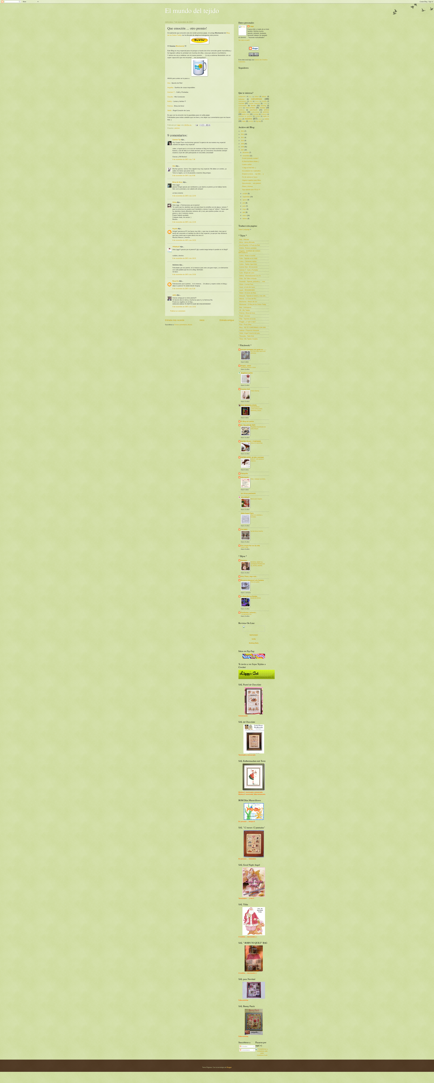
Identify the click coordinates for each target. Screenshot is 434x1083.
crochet (241, 103)
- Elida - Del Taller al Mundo (247, 278)
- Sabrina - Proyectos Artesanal (248, 330)
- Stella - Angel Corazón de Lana (249, 333)
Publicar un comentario (177, 311)
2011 (242, 137)
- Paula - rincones (244, 316)
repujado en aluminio (245, 116)
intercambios (250, 108)
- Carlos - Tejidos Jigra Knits (247, 264)
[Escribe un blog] (203, 125)
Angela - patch (246, 366)
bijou (250, 96)
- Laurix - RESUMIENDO (246, 290)
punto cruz (245, 114)
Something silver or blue (248, 367)
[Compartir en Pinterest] (209, 125)
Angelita (170, 87)
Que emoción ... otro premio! (251, 183)
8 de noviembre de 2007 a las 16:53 (184, 240)
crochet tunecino (254, 103)
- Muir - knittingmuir (244, 307)
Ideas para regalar (256, 499)
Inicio (202, 320)
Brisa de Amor (177, 182)
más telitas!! (245, 497)
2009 (242, 144)
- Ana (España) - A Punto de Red (249, 245)
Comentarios (245, 1050)
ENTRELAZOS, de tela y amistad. (252, 457)
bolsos (264, 96)
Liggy (252, 26)
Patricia (170, 106)
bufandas (241, 99)
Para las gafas (255, 582)
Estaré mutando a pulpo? (250, 158)
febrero (245, 218)
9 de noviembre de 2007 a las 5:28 (183, 288)
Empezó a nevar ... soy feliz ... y (253, 174)
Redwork (264, 114)
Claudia (170, 97)
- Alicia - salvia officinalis (246, 242)
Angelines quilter (247, 373)
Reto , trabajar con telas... (258, 479)
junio (244, 206)
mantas (262, 108)
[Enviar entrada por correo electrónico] (196, 125)
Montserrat (180, 46)
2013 (242, 131)
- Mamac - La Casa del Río (247, 299)
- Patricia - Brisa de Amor (246, 313)
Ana (168, 83)
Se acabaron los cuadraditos (251, 171)
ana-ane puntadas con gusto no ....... (254, 349)
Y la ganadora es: (246, 614)
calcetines (256, 99)
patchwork (253, 110)
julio (244, 203)
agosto (245, 200)
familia (253, 105)
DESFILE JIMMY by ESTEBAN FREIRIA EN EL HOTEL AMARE (258, 563)
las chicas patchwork (248, 493)
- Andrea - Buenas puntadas (247, 248)
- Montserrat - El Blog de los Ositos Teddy (252, 304)
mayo (245, 209)
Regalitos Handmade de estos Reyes (258, 427)
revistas (257, 116)
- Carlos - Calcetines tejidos (247, 261)
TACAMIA (244, 529)
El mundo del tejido (192, 10)
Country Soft (245, 389)
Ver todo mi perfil (244, 40)
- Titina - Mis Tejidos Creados (248, 339)
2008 (242, 147)
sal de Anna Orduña (257, 531)
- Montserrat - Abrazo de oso (247, 301)
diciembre (246, 152)
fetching (263, 105)
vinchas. (250, 121)
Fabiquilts (244, 473)
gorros (240, 108)
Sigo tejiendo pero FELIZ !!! (251, 189)
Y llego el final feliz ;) (249, 168)
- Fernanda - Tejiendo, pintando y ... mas (251, 281)
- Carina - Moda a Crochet (246, 255)
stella (174, 295)
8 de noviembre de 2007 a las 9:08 (183, 175)
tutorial (260, 119)
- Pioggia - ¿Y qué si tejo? (247, 322)
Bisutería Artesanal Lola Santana (252, 580)
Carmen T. (171, 92)
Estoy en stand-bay (256, 443)
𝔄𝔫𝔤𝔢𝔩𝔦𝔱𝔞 (174, 228)
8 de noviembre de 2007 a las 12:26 (184, 222)
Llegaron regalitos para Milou (251, 180)
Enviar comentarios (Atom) (183, 325)
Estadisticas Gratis (262, 1055)
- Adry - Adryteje (243, 239)
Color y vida (244, 547)
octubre (245, 193)
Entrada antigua (227, 320)
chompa (264, 101)
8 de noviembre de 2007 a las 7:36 (183, 159)
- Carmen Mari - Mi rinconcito (247, 267)
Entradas (244, 1046)
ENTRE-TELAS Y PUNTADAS (251, 441)
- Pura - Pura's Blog (244, 324)
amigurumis (242, 96)
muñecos (241, 110)
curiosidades (242, 105)
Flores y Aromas (247, 186)
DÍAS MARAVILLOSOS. (249, 405)
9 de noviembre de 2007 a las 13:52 (184, 307)
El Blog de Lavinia (247, 421)
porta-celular (255, 112)
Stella (169, 110)
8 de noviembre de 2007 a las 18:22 (184, 258)
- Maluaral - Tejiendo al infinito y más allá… (252, 296)
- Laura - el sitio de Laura (246, 287)
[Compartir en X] (205, 125)
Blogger (229, 1067)
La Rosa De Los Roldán (249, 596)
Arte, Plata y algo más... (249, 576)
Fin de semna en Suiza (249, 177)
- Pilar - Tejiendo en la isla (246, 319)
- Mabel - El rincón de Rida (247, 293)
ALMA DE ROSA (256, 598)
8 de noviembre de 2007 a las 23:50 (184, 274)
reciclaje (255, 114)
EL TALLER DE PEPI (248, 425)
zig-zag (258, 121)
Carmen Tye (176, 139)
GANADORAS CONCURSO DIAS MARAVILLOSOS (256, 408)
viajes (244, 121)
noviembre (246, 156)
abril (244, 212)
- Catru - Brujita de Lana (246, 273)
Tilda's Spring (255, 391)
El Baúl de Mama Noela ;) (250, 161)
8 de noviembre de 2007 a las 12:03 (184, 196)
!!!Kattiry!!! (176, 247)
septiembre (246, 197)
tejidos (248, 118)
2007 (242, 150)
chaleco (257, 101)
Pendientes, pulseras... (249, 612)
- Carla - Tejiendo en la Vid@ (247, 258)
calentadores (242, 101)
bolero (257, 96)
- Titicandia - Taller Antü (246, 336)
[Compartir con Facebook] (207, 125)
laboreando (245, 477)
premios (177, 128)
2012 (242, 134)
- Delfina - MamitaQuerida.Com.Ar (249, 276)
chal (250, 101)
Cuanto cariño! (247, 164)
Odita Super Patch (247, 513)
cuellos (265, 103)
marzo (245, 215)
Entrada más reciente (174, 320)
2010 (242, 140)
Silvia (174, 202)
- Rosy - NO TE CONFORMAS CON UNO (252, 327)
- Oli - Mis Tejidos (244, 310)
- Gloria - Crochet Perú (245, 284)
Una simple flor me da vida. (250, 545)
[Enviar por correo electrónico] (201, 125)
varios (266, 119)
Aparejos (244, 560)
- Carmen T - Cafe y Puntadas (248, 270)
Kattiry (169, 101)
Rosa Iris (175, 281)
